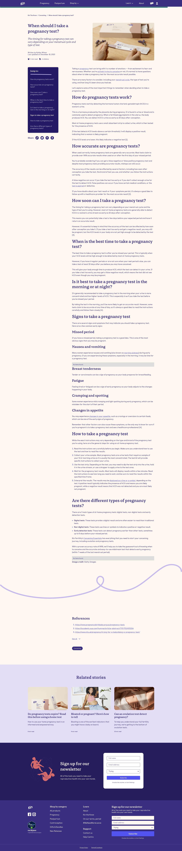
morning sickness (131, 353)
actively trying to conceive (108, 71)
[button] (74, 3)
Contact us (87, 833)
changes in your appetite (99, 416)
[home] (22, 3)
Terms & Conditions (96, 847)
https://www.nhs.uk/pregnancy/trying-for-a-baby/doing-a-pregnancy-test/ (107, 632)
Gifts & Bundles (56, 827)
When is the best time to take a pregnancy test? (42, 101)
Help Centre (88, 837)
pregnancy (84, 69)
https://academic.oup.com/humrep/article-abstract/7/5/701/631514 (104, 628)
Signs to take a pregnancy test (42, 115)
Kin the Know (88, 815)
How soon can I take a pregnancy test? (38, 93)
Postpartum (60, 3)
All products (55, 811)
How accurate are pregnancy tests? (41, 86)
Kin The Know (32, 15)
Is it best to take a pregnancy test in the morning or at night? (42, 109)
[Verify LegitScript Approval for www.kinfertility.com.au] (31, 825)
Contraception (56, 823)
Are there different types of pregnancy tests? (41, 127)
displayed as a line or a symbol (122, 480)
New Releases (56, 831)
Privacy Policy (84, 847)
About (141, 3)
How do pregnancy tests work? (42, 79)
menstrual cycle (122, 80)
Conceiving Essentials (93, 538)
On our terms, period (92, 819)
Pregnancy (44, 3)
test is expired (78, 186)
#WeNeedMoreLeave (92, 823)
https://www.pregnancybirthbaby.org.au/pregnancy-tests (100, 625)
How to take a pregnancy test (41, 121)
